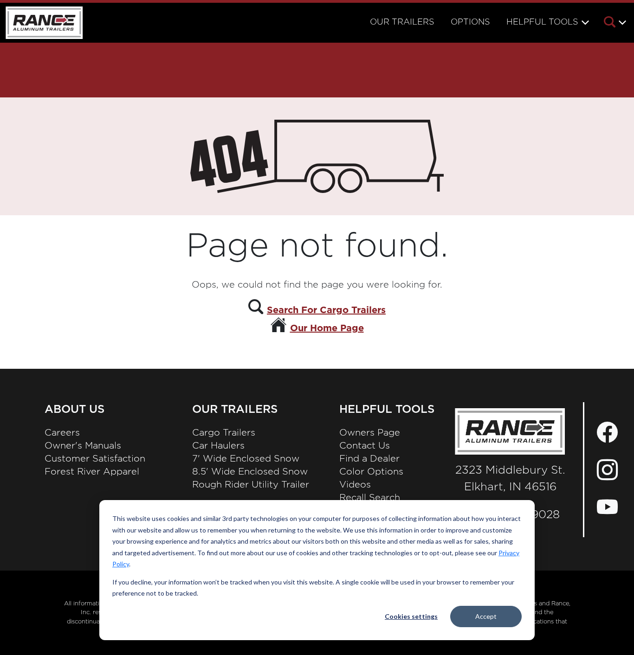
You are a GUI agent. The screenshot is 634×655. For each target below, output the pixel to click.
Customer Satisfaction (95, 458)
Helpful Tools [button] (542, 22)
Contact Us (364, 445)
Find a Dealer (369, 458)
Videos (355, 484)
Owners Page (369, 432)
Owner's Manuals (83, 445)
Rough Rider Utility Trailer (250, 484)
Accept (486, 616)
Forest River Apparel (92, 471)
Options (470, 22)
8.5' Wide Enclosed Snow (250, 471)
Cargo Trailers (223, 432)
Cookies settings (411, 616)
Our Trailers (402, 22)
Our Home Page (327, 328)
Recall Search (369, 497)
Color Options (371, 471)
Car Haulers (218, 445)
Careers (62, 432)
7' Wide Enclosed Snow (245, 458)
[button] (614, 23)
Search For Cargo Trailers (326, 310)
